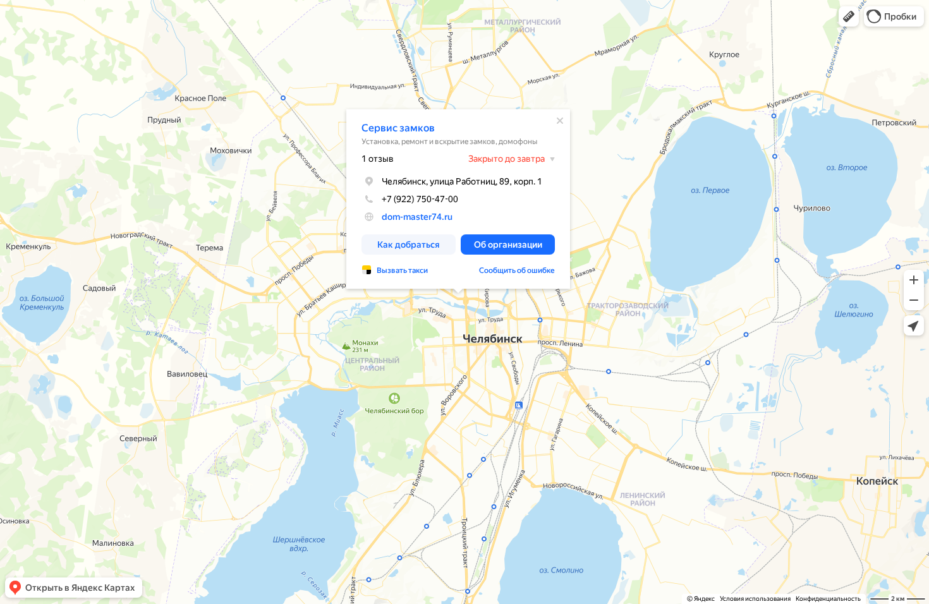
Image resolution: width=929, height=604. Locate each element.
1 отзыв (377, 159)
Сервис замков (398, 128)
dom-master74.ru (417, 217)
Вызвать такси (402, 270)
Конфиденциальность (828, 598)
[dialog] (458, 199)
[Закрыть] (560, 121)
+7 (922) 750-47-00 (420, 199)
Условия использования (755, 598)
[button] (849, 16)
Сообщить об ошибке (517, 270)
